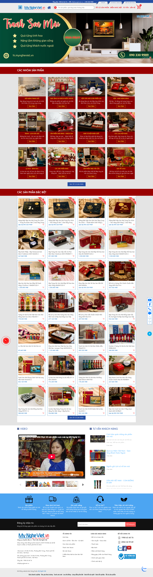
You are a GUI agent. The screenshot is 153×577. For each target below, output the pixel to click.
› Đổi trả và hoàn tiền (97, 537)
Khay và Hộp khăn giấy (91, 133)
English (103, 2)
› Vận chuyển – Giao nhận (98, 541)
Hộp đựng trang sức (32, 98)
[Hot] (31, 208)
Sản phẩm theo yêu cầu (91, 169)
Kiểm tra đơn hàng (130, 2)
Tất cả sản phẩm (102, 7)
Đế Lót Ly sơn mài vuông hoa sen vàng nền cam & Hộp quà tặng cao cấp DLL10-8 (61, 317)
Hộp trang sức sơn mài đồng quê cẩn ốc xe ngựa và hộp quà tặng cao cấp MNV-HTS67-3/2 (121, 317)
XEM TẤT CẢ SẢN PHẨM (76, 184)
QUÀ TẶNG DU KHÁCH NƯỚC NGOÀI (61, 98)
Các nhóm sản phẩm (69, 544)
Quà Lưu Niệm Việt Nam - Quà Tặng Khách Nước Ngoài (118, 452)
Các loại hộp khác (121, 133)
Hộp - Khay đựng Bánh (121, 98)
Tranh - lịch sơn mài (32, 133)
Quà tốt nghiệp (100, 574)
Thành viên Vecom (68, 547)
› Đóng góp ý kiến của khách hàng (101, 554)
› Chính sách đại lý (96, 561)
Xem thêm (32, 106)
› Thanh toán (94, 544)
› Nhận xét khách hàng (97, 551)
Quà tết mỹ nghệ (89, 574)
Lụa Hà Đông (67, 574)
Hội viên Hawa (67, 551)
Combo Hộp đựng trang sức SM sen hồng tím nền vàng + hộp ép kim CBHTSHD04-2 (60, 411)
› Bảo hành (94, 547)
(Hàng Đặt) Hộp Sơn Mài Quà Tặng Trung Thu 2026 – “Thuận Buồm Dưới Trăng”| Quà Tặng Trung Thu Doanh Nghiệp (91, 222)
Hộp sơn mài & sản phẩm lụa (91, 98)
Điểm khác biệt (116, 7)
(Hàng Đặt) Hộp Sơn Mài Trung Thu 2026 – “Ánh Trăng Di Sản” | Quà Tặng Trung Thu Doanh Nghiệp (61, 222)
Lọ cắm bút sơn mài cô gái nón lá (29, 346)
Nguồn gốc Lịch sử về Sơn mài (118, 466)
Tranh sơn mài (58, 574)
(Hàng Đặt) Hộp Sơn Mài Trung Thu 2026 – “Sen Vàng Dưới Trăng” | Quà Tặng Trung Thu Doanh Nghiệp (121, 222)
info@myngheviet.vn (77, 2)
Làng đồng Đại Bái (77, 574)
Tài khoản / (114, 2)
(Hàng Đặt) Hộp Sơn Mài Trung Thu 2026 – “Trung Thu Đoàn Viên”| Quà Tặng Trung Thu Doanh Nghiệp (31, 222)
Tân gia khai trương (47, 574)
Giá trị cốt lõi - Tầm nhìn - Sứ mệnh (73, 541)
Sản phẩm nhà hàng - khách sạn (61, 133)
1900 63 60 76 (127, 538)
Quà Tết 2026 (121, 169)
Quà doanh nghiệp (34, 574)
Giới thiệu (65, 537)
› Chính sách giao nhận (98, 558)
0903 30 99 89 (127, 542)
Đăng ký (119, 2)
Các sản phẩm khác (61, 169)
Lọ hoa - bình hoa (32, 169)
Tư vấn (126, 7)
